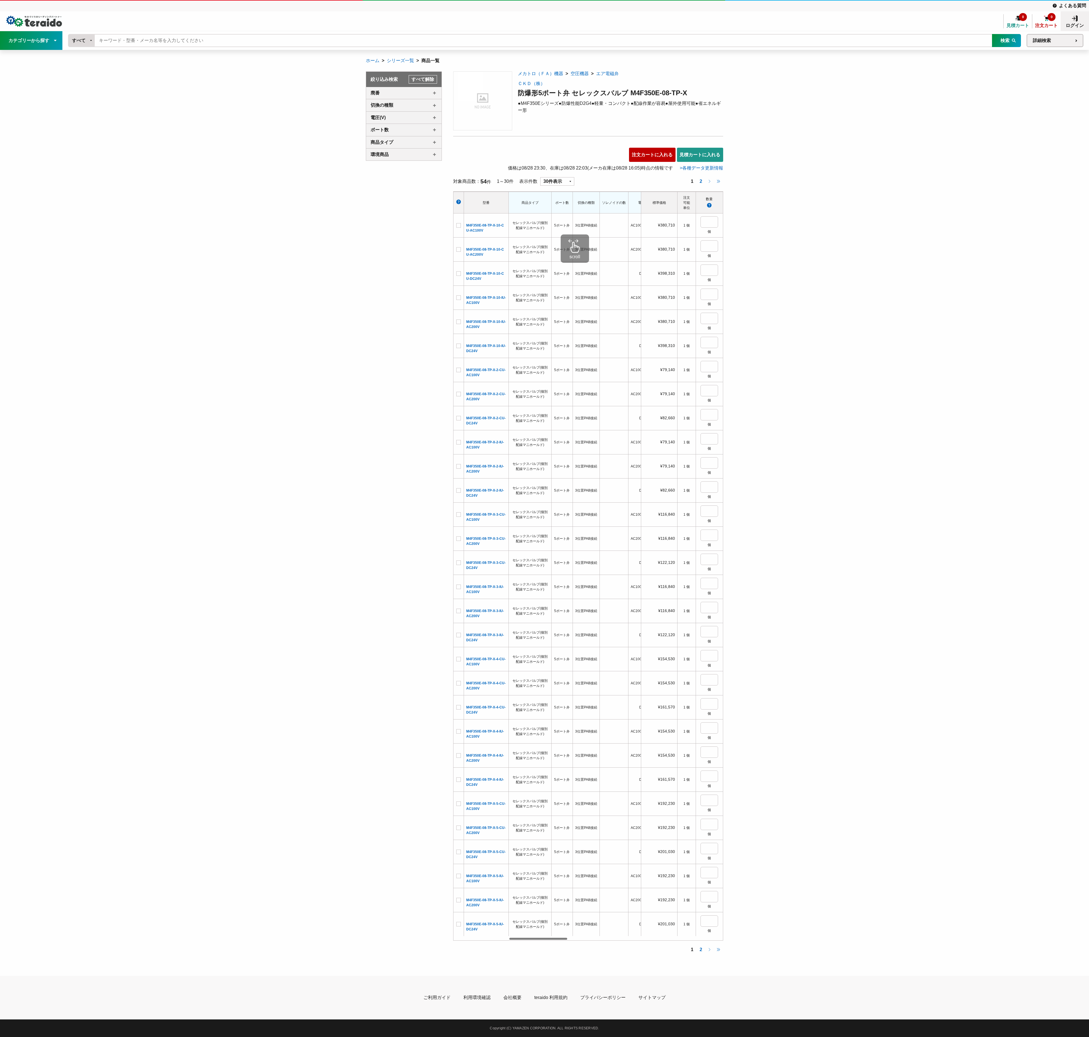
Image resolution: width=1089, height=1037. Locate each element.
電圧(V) (378, 117)
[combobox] (82, 40)
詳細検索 (1042, 40)
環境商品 (380, 154)
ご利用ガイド (437, 997)
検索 (1005, 40)
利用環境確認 (477, 997)
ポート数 (380, 129)
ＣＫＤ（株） (531, 83)
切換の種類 (382, 105)
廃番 (375, 92)
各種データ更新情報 (702, 168)
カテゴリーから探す (29, 40)
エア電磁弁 (607, 73)
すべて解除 (422, 79)
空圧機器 (580, 73)
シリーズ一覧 (400, 60)
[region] (575, 566)
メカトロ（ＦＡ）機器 (540, 73)
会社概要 (512, 997)
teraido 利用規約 (550, 997)
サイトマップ (652, 997)
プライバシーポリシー (603, 997)
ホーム (372, 60)
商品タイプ (382, 142)
